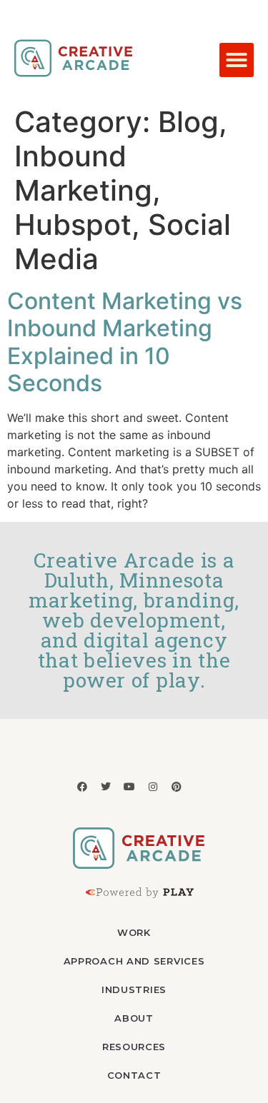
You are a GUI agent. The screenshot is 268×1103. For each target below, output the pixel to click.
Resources (134, 1046)
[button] (236, 60)
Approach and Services (134, 961)
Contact (134, 1075)
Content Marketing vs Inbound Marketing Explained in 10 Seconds (124, 342)
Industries (134, 989)
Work (134, 932)
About (134, 1018)
